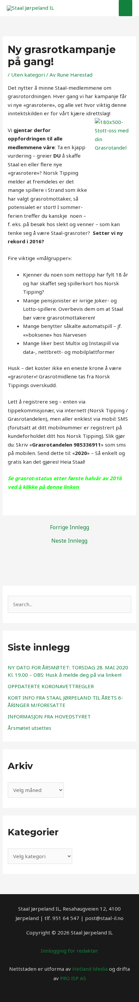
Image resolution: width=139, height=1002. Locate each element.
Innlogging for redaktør (69, 950)
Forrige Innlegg (69, 527)
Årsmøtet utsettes (29, 727)
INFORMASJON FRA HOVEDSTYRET (49, 716)
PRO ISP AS (73, 978)
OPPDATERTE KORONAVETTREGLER (51, 686)
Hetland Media (90, 968)
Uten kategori (28, 74)
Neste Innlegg (69, 540)
